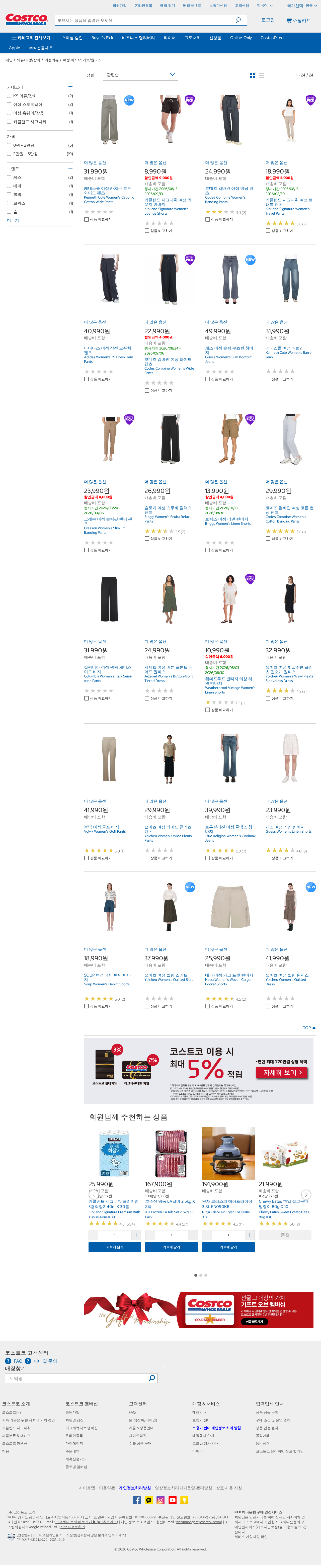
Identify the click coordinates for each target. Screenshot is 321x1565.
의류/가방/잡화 (28, 60)
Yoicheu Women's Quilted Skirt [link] (168, 979)
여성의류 (52, 60)
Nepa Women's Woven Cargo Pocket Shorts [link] (228, 981)
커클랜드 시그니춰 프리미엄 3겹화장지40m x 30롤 (114, 1204)
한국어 (262, 5)
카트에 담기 (114, 1247)
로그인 (268, 20)
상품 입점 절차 (267, 1428)
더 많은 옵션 (95, 162)
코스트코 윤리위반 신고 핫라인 (280, 1451)
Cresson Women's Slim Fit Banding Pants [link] (104, 530)
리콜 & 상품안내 (141, 1428)
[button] (241, 20)
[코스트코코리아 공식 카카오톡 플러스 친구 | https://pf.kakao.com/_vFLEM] (149, 1502)
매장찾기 (15, 1368)
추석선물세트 (41, 47)
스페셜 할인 (72, 37)
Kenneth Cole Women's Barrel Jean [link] (289, 354)
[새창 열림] (12, 1538)
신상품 (215, 37)
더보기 (13, 220)
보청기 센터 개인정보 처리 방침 (216, 1428)
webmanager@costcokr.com (198, 1522)
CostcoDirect (273, 37)
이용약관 (107, 1487)
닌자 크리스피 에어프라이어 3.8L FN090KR (227, 1204)
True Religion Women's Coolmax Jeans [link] (230, 838)
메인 (9, 60)
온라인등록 (74, 1435)
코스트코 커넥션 (14, 1443)
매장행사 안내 (203, 1435)
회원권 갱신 (74, 1420)
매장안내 (199, 1412)
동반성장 (263, 1443)
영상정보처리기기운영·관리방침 (183, 1487)
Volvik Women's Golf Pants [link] (105, 831)
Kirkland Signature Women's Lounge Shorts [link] (166, 211)
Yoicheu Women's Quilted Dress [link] (286, 981)
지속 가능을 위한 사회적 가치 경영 (28, 1420)
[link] (109, 142)
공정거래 (263, 1435)
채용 (5, 1451)
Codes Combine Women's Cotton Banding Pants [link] (286, 519)
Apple (14, 47)
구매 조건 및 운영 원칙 (273, 1420)
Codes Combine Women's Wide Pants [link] (169, 370)
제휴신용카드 (76, 1459)
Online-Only (241, 37)
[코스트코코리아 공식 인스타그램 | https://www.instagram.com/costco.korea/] (160, 1502)
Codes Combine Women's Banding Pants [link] (225, 199)
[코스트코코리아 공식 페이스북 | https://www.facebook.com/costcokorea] (137, 1502)
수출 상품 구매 (140, 1443)
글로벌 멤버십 (76, 1466)
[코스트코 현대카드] (198, 1101)
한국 (309, 5)
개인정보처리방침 (135, 1487)
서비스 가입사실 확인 (251, 1536)
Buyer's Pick (102, 37)
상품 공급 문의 (267, 1412)
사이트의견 (137, 1435)
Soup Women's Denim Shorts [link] (107, 984)
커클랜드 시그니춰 (16, 1428)
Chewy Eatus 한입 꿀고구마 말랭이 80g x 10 (283, 1204)
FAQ (132, 1412)
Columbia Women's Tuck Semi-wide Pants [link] (108, 678)
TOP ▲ (309, 1027)
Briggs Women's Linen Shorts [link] (228, 523)
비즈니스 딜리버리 (138, 37)
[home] (27, 19)
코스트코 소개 (16, 1404)
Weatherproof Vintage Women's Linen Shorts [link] (230, 689)
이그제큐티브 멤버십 (81, 1428)
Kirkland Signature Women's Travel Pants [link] (288, 211)
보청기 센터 (201, 1420)
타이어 (170, 37)
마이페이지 (74, 1443)
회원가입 (72, 1412)
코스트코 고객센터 (26, 1352)
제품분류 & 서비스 (16, 1435)
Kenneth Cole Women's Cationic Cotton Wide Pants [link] (109, 199)
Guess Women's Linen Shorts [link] (289, 831)
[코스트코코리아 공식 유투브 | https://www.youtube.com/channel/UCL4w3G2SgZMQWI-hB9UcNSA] (173, 1502)
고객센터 (138, 1404)
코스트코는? (11, 1412)
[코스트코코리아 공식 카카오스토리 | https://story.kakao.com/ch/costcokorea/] (184, 1502)
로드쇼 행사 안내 (205, 1443)
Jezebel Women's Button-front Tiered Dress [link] (168, 678)
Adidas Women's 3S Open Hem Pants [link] (108, 359)
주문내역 (72, 1451)
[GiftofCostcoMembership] (198, 1325)
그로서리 (193, 37)
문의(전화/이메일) (143, 1420)
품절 (285, 1235)
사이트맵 (87, 1487)
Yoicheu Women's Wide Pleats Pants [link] (168, 838)
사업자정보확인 (72, 1527)
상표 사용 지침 (229, 1487)
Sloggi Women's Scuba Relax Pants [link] (167, 519)
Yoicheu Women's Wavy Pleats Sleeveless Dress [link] (289, 678)
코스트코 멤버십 (81, 1404)
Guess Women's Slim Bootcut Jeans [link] (228, 359)
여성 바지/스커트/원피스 (82, 60)
